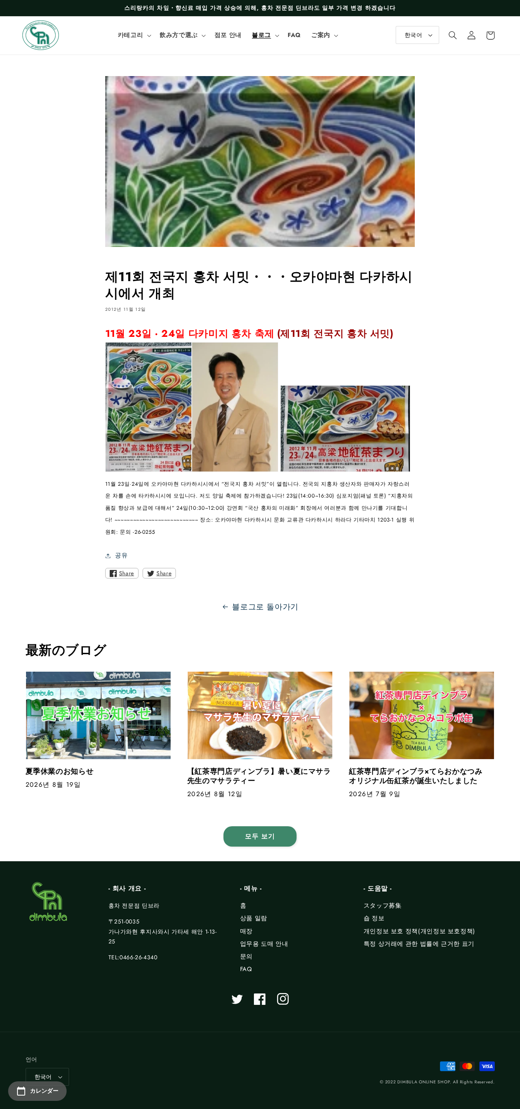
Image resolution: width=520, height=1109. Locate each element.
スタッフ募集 (383, 905)
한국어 (413, 35)
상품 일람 (253, 918)
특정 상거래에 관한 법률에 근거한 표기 (419, 943)
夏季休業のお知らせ (60, 771)
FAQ (246, 969)
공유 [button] (121, 555)
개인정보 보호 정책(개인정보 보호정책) (419, 931)
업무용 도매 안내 (264, 943)
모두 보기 (260, 836)
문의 (246, 956)
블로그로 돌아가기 (265, 606)
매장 (246, 931)
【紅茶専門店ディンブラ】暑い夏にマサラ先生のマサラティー (259, 776)
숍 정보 (374, 918)
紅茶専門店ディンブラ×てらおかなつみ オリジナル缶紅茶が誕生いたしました (419, 776)
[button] (133, 35)
